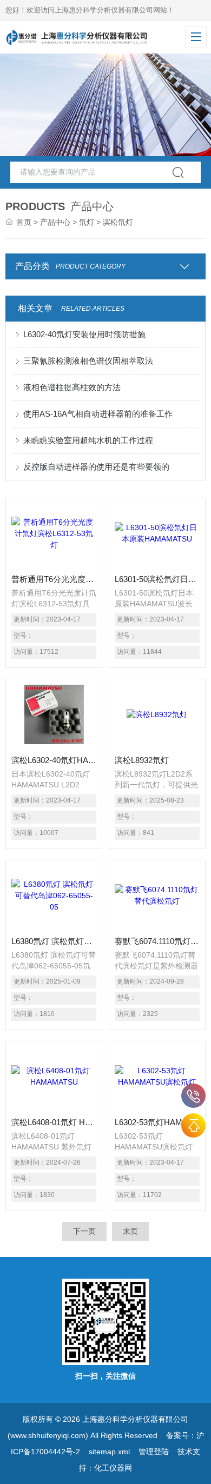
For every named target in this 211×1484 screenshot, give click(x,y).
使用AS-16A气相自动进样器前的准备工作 (98, 413)
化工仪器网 (113, 1467)
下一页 (84, 1231)
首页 (23, 222)
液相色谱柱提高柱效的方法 (72, 387)
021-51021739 (193, 1096)
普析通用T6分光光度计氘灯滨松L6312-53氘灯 (54, 579)
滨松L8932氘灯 (142, 760)
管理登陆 (154, 1451)
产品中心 (55, 222)
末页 (130, 1231)
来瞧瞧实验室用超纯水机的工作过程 (88, 440)
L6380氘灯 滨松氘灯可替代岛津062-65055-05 (54, 941)
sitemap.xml (109, 1451)
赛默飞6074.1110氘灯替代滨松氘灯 (157, 941)
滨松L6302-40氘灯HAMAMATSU (54, 760)
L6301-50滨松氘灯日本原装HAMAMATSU (157, 579)
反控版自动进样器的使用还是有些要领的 (96, 466)
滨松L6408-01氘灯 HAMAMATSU (54, 1122)
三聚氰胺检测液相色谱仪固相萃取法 (88, 360)
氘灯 (86, 222)
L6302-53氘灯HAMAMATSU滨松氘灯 (157, 1122)
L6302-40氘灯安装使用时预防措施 (84, 334)
